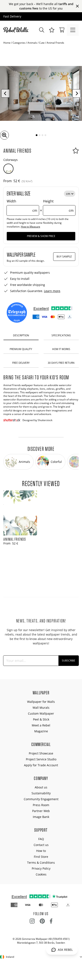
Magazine (41, 731)
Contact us (41, 845)
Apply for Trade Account (41, 765)
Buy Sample (64, 256)
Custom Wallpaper (41, 713)
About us (41, 787)
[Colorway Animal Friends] (8, 169)
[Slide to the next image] (76, 93)
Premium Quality (21, 349)
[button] (52, 30)
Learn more (52, 291)
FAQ (41, 839)
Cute (42, 42)
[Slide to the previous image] (5, 93)
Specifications (61, 335)
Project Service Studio (41, 759)
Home (7, 42)
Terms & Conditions (41, 863)
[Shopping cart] (62, 30)
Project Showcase (41, 753)
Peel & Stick (41, 719)
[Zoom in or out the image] (4, 135)
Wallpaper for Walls (41, 702)
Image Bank (41, 817)
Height (58, 206)
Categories (19, 42)
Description (21, 335)
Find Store (41, 857)
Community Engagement (41, 799)
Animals (32, 42)
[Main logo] (16, 30)
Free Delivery (21, 363)
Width (22, 206)
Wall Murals (41, 708)
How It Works (61, 349)
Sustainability (41, 793)
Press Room (41, 805)
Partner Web (41, 811)
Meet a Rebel (41, 725)
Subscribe (68, 660)
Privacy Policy (41, 868)
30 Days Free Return (61, 363)
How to (41, 851)
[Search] (42, 30)
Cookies (41, 874)
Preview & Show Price (41, 236)
